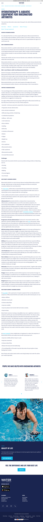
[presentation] (1, 382)
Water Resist (19, 513)
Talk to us (21, 469)
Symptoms (15, 26)
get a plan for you (7, 458)
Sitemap (31, 517)
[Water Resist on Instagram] (7, 506)
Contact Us (11, 517)
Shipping (27, 517)
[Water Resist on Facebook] (3, 506)
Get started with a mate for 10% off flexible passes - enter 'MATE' (21, 0)
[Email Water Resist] (11, 506)
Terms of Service (17, 517)
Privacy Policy (23, 517)
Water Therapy (23, 26)
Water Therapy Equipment (7, 29)
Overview (3, 26)
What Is (9, 26)
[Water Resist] (21, 3)
